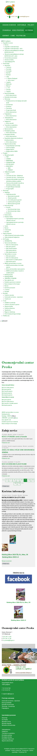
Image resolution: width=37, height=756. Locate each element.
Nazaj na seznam (7, 561)
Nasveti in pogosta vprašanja (15, 446)
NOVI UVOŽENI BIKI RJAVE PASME (14, 464)
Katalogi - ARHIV (6, 416)
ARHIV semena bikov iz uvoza (10, 412)
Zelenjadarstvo (6, 729)
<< (3, 480)
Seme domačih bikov (8, 385)
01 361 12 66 (14, 16)
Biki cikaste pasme (7, 395)
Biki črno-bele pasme (8, 387)
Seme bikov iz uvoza (8, 397)
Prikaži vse (6, 486)
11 (25, 480)
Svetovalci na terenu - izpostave (11, 700)
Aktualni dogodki (6, 723)
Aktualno (10, 434)
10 (21, 480)
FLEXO (21, 468)
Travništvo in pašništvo (8, 733)
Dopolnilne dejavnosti (8, 739)
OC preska (4, 434)
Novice (9, 495)
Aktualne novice (6, 721)
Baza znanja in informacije (9, 423)
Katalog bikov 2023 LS (10, 557)
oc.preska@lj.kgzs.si (23, 16)
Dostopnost (25, 750)
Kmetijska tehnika (7, 737)
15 (19, 483)
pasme (10, 405)
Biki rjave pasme (6, 389)
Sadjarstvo (5, 731)
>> (23, 483)
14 (15, 483)
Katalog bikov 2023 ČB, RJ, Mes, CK (15, 554)
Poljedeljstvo (5, 708)
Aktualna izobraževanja (8, 725)
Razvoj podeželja (6, 702)
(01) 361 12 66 (7, 636)
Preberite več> (6, 442)
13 (32, 480)
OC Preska (5, 719)
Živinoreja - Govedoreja (8, 706)
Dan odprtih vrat (6, 420)
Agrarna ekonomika (7, 740)
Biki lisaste (5, 405)
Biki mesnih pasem (7, 391)
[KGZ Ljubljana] (10, 1)
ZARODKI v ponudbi (8, 418)
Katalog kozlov (6, 414)
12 (29, 480)
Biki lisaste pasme (7, 393)
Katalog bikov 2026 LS (18, 620)
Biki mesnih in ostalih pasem (10, 403)
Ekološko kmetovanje (8, 704)
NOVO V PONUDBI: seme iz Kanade (14, 437)
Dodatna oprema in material (10, 421)
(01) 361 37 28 (7, 638)
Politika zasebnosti (16, 750)
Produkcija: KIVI (23, 752)
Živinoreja (4, 495)
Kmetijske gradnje (7, 735)
